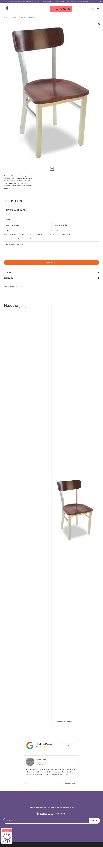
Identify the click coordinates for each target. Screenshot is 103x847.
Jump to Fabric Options (12, 286)
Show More (63, 774)
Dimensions (8, 272)
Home (5, 17)
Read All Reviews (71, 783)
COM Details (8, 278)
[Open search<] (93, 9)
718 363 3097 (65, 9)
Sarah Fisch (41, 760)
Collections (13, 17)
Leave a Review (68, 746)
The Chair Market (44, 744)
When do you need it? (11, 234)
